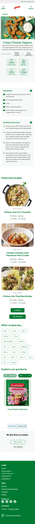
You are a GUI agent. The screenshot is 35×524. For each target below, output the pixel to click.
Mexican (6, 336)
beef (14, 352)
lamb (12, 357)
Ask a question (18, 446)
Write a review (18, 442)
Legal (3, 468)
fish (4, 357)
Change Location (13, 509)
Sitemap (3, 494)
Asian (5, 331)
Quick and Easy (8, 341)
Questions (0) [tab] (22, 426)
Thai (4, 346)
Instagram (2, 501)
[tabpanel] (17, 441)
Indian (14, 331)
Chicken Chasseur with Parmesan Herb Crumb (17, 254)
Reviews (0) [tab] (12, 426)
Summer (21, 341)
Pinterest (6, 501)
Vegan (14, 346)
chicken (23, 352)
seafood (13, 362)
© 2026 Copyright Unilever (13, 515)
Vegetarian (24, 346)
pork (30, 357)
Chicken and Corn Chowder (17, 212)
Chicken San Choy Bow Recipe (17, 296)
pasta (21, 357)
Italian (24, 331)
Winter (5, 352)
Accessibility (5, 478)
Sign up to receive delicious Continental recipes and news (26, 1)
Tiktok (15, 501)
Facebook (11, 501)
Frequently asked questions (9, 489)
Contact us (4, 492)
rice (4, 362)
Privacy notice (5, 471)
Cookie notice (5, 476)
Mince (16, 336)
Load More (17, 310)
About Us (4, 486)
